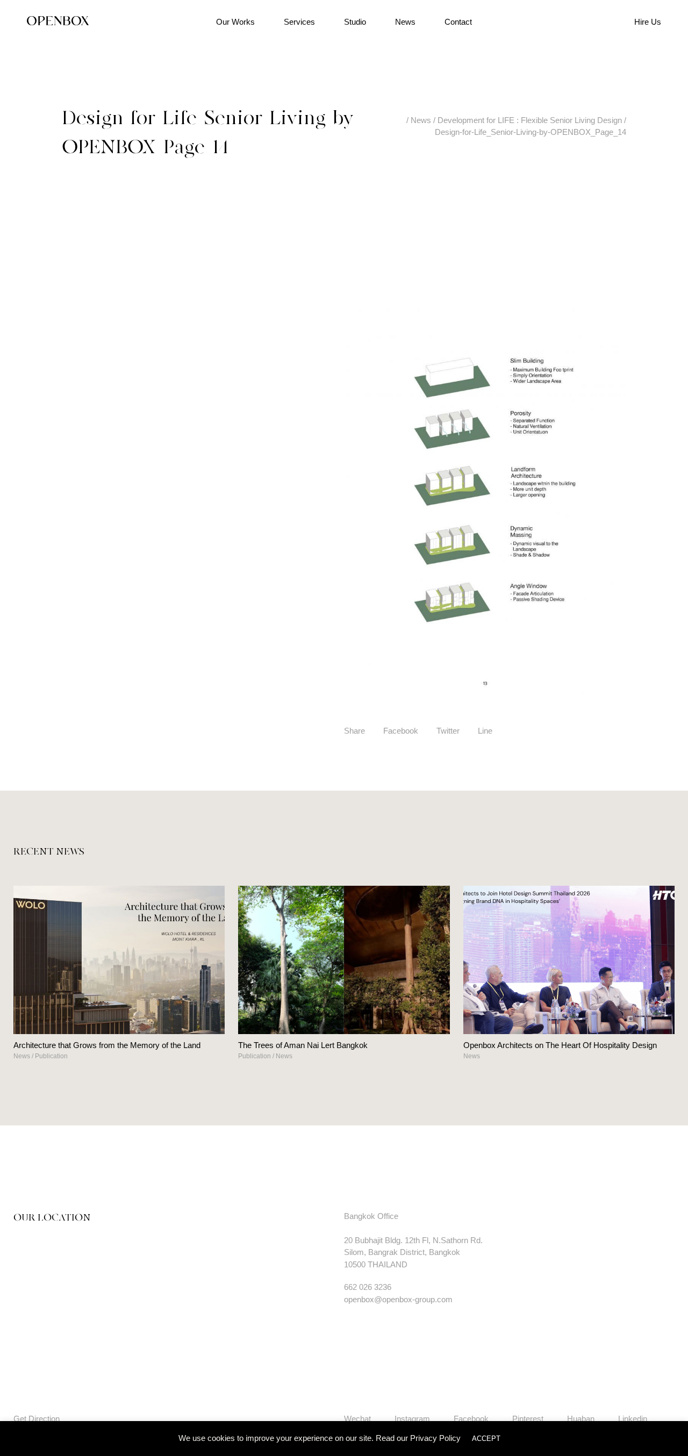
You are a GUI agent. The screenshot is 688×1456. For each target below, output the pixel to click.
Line (485, 730)
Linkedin (632, 1418)
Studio (355, 21)
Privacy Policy (435, 1438)
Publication (51, 1056)
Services (299, 21)
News (405, 21)
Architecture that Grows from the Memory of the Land (106, 1045)
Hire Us (647, 21)
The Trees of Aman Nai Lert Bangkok (303, 1045)
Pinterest (527, 1418)
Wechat (357, 1418)
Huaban (580, 1418)
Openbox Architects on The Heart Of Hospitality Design (560, 1045)
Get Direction (36, 1418)
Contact (458, 21)
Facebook (400, 730)
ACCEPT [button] (486, 1439)
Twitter (448, 730)
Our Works (235, 21)
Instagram (412, 1418)
